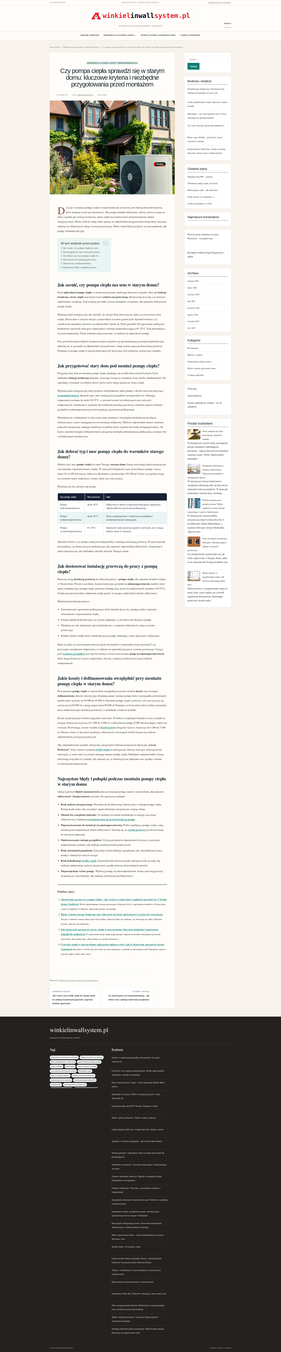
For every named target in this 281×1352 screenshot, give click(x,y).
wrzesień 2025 (193, 321)
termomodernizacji (68, 395)
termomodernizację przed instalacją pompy (111, 819)
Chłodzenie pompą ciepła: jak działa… (203, 183)
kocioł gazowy (108, 727)
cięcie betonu (70, 1066)
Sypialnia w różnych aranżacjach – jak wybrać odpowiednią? (137, 1141)
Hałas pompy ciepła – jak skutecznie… (203, 190)
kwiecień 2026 (193, 308)
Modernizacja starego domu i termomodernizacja (81, 47)
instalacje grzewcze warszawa (61, 1080)
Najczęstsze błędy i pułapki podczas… (80, 267)
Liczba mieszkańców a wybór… (200, 203)
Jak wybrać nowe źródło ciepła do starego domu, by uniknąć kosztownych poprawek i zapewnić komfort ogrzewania (74, 999)
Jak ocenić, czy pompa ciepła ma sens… (81, 247)
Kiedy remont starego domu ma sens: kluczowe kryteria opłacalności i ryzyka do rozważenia (112, 914)
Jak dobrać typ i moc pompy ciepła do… (82, 255)
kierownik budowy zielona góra (75, 1084)
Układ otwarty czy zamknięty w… (201, 196)
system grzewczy (137, 830)
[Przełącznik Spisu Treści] (104, 243)
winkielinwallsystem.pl (85, 95)
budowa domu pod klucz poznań (89, 1062)
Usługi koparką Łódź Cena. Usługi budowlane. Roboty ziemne (137, 1129)
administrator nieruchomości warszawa (64, 1057)
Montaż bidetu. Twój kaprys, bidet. (126, 1246)
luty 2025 (191, 328)
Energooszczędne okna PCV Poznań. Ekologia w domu (134, 1106)
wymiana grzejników (73, 654)
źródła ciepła (89, 861)
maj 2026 (191, 301)
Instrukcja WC (56, 1084)
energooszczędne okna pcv (60, 1075)
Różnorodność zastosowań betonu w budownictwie (133, 1281)
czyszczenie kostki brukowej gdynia (63, 1071)
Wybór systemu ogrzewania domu (158, 35)
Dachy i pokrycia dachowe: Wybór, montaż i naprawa (134, 1117)
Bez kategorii (192, 348)
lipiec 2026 (192, 287)
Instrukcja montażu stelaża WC (84, 1080)
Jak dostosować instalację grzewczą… (80, 259)
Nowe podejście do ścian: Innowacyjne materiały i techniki (212, 435)
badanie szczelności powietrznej (92, 1057)
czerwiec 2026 (193, 294)
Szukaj (227, 23)
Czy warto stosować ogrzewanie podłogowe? (205, 125)
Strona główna (55, 47)
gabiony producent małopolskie (83, 1075)
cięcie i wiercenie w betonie (87, 1066)
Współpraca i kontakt (220, 2)
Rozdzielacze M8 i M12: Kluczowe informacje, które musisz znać (139, 1293)
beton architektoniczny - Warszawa (63, 1062)
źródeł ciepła (102, 749)
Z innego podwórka (190, 35)
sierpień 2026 (193, 281)
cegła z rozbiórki (56, 1066)
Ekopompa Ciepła (85, 1071)
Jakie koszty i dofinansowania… (78, 263)
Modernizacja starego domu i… (120, 35)
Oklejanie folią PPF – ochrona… (201, 176)
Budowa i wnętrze (90, 35)
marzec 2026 (192, 314)
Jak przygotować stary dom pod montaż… (82, 251)
